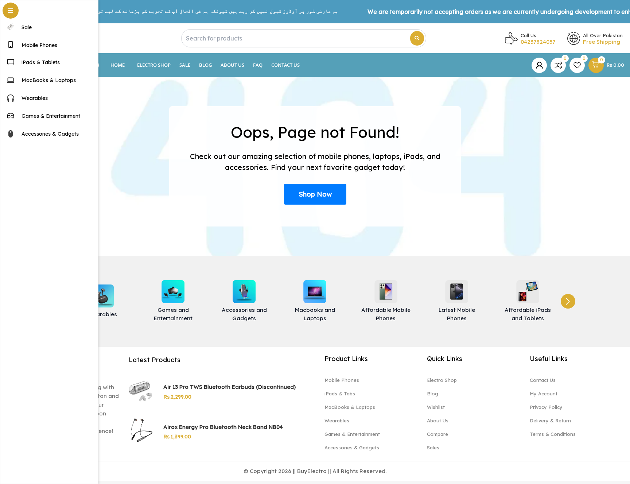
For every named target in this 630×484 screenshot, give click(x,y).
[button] (568, 301)
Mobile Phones (341, 380)
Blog (205, 65)
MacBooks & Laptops (349, 407)
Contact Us (285, 65)
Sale (184, 65)
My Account (543, 393)
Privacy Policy (546, 407)
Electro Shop (154, 65)
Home (117, 65)
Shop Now (315, 194)
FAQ (257, 65)
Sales (433, 447)
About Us (232, 65)
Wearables (336, 420)
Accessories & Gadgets (351, 447)
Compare (437, 434)
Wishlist (436, 407)
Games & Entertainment (352, 434)
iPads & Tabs (339, 393)
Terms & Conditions (553, 434)
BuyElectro (312, 471)
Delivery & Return (550, 420)
